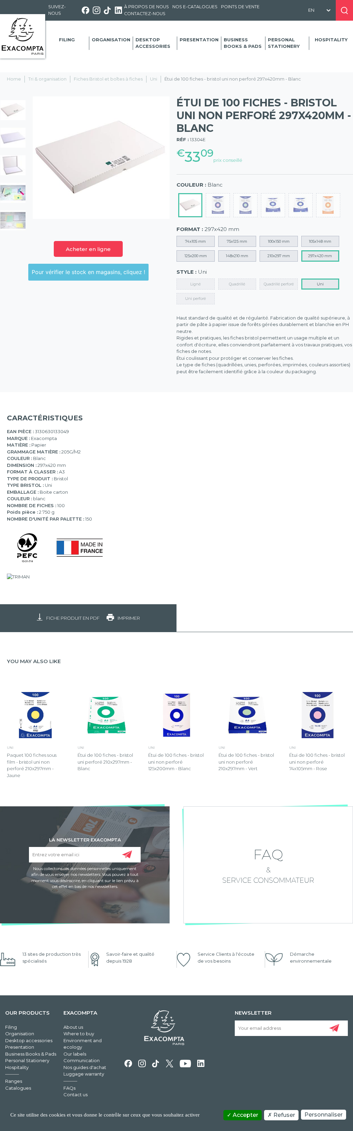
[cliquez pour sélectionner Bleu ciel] (273, 205)
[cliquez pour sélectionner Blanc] (190, 205)
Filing (67, 39)
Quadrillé (237, 284)
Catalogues (18, 1088)
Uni (153, 79)
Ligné (195, 284)
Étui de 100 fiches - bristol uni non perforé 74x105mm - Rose (317, 761)
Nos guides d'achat (84, 1067)
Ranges (13, 1081)
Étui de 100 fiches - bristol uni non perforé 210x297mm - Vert (246, 761)
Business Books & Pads (243, 43)
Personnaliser (323, 1114)
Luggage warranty (83, 1074)
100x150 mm (279, 241)
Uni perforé (195, 298)
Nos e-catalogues (195, 6)
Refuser (283, 1115)
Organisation (111, 39)
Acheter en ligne (88, 249)
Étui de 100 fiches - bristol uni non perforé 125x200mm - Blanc (176, 761)
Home (14, 79)
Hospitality (331, 39)
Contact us (75, 1094)
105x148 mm (320, 241)
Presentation (199, 39)
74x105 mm (195, 241)
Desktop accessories (152, 43)
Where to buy (78, 1033)
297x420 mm (320, 255)
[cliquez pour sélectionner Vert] (245, 205)
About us (73, 1027)
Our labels (74, 1054)
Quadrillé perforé (279, 284)
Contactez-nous (144, 13)
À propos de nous (146, 6)
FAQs (69, 1088)
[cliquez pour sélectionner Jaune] (301, 205)
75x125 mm (237, 241)
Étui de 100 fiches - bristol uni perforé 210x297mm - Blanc (105, 761)
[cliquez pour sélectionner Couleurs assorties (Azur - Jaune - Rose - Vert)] (328, 205)
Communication (81, 1060)
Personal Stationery (284, 43)
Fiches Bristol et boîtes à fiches (108, 79)
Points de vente (240, 6)
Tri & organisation (47, 79)
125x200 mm (195, 255)
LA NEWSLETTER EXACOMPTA (85, 839)
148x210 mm (237, 255)
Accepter (244, 1115)
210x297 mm (279, 255)
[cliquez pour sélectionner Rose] (218, 205)
